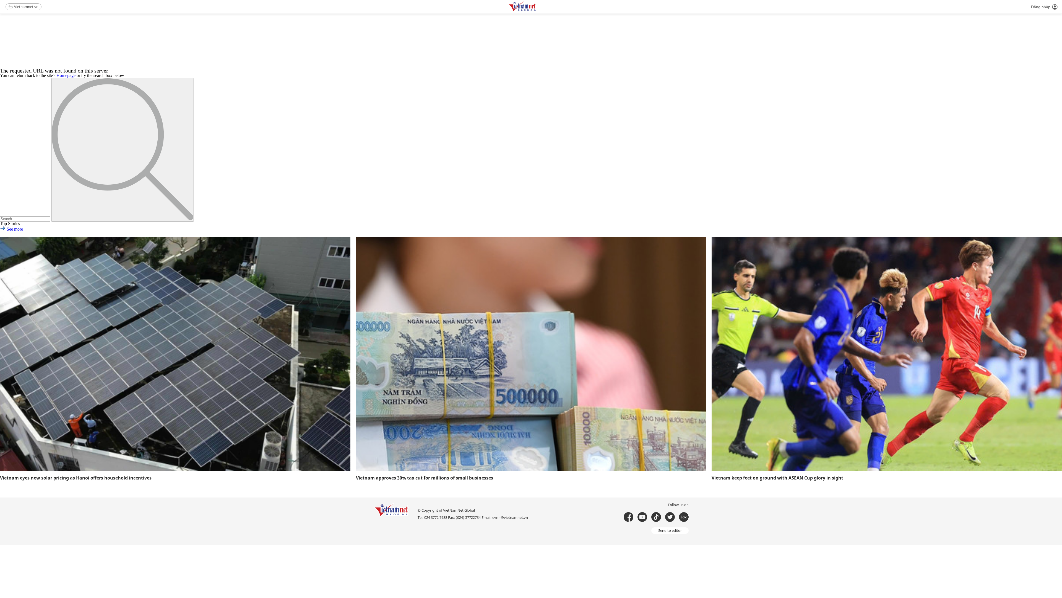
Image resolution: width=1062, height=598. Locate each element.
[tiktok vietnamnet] (656, 517)
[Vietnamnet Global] (536, 10)
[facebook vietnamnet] (628, 517)
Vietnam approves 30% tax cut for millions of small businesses (424, 478)
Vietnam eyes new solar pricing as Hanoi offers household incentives (76, 478)
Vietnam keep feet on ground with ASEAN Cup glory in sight (777, 478)
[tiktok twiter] (670, 517)
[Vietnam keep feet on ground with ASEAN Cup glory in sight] (887, 354)
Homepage (66, 75)
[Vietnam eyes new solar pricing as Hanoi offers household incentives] (175, 354)
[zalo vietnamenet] (684, 517)
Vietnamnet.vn (26, 6)
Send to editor (670, 530)
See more (14, 229)
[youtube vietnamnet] (642, 517)
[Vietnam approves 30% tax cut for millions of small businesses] (531, 354)
